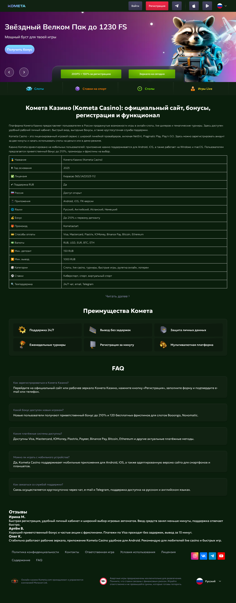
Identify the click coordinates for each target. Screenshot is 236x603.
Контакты (72, 552)
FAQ (39, 560)
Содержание (21, 560)
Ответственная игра (99, 552)
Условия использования (137, 552)
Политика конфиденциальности (35, 552)
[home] (16, 5)
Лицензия (168, 552)
